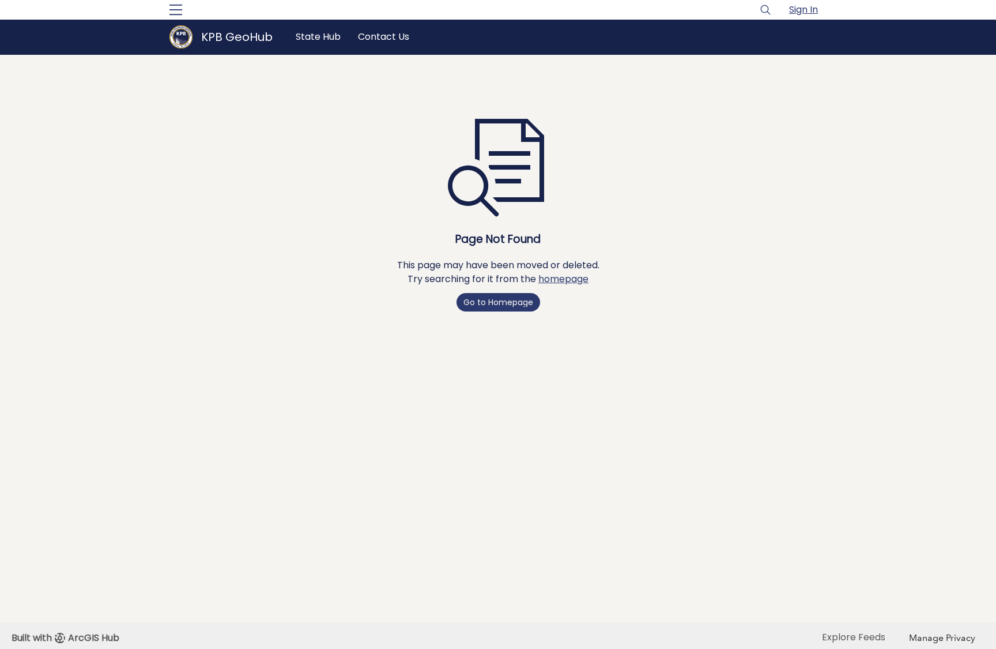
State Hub (318, 36)
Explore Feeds (853, 637)
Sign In (803, 9)
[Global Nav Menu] (176, 10)
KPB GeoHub (237, 37)
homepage (563, 279)
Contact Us (383, 36)
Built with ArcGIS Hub (65, 637)
